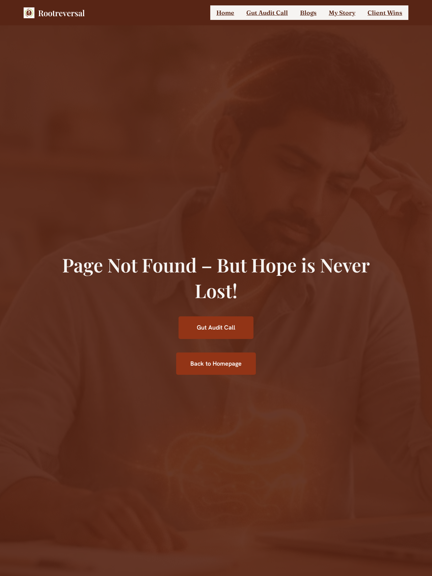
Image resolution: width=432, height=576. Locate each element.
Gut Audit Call (216, 327)
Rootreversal (61, 12)
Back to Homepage (216, 363)
